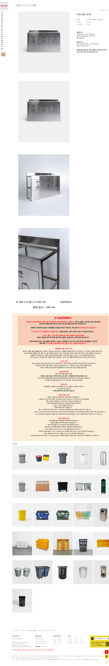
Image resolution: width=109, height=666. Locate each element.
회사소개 (17, 630)
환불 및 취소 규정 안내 (49, 630)
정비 (2, 34)
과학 (2, 38)
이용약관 (23, 630)
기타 (2, 46)
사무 (2, 24)
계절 (2, 40)
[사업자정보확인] (77, 656)
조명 (2, 17)
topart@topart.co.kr (56, 659)
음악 (2, 44)
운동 (2, 19)
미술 (2, 42)
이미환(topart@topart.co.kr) (37, 659)
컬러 (103, 10)
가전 (2, 22)
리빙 (2, 30)
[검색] (35, 5)
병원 (2, 36)
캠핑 (2, 26)
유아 (2, 28)
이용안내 (40, 630)
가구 (2, 11)
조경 (2, 13)
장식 (2, 32)
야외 (2, 15)
